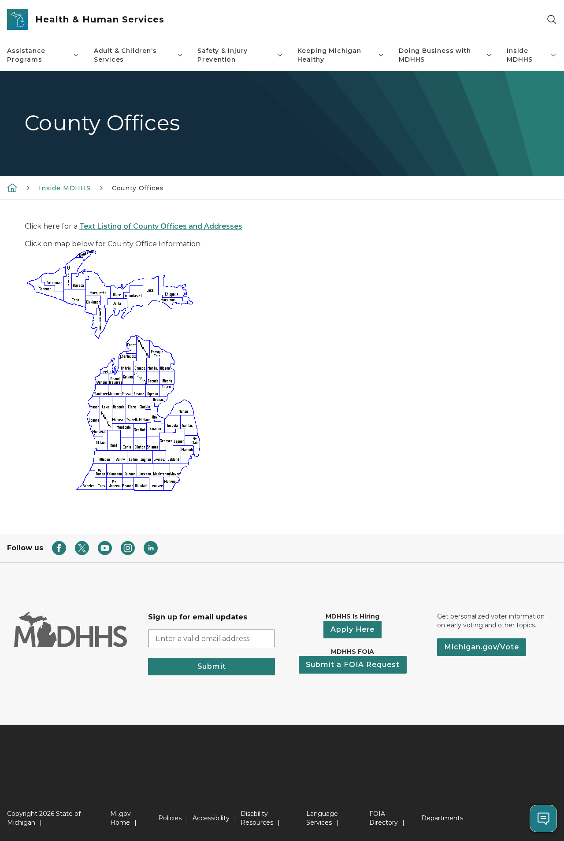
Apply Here (352, 629)
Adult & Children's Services (125, 55)
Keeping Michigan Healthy (329, 55)
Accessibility (211, 818)
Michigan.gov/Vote (481, 647)
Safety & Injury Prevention (222, 55)
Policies (170, 818)
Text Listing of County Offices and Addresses (160, 226)
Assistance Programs (26, 55)
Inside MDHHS (520, 55)
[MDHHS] (12, 188)
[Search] (551, 19)
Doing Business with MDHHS (435, 55)
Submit (211, 666)
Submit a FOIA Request (353, 664)
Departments (442, 818)
